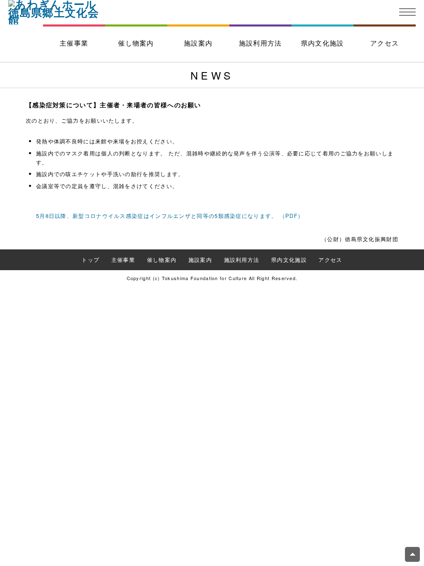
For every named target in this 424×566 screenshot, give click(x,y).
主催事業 (74, 43)
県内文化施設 (322, 43)
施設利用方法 (260, 43)
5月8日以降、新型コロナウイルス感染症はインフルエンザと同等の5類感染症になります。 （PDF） (170, 216)
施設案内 (198, 43)
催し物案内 (136, 43)
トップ (90, 260)
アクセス (384, 43)
